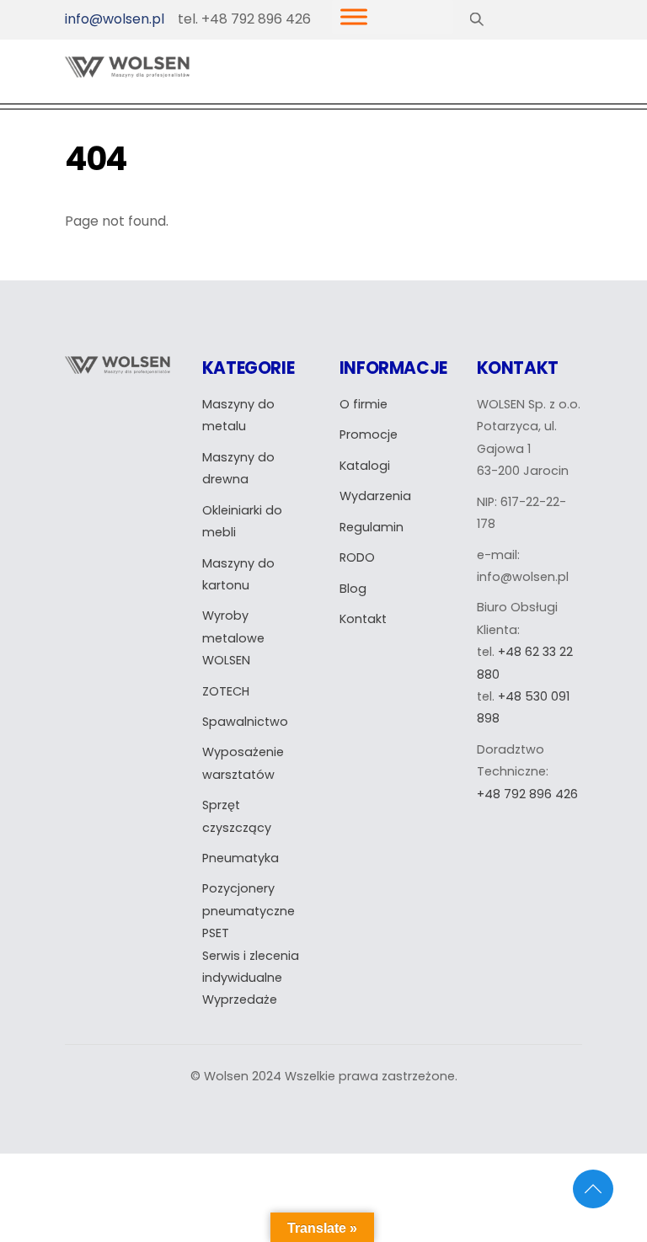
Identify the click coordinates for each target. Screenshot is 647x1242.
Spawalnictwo (245, 721)
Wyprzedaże (239, 999)
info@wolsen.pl (114, 19)
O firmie (364, 404)
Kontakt (363, 618)
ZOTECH (225, 691)
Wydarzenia (375, 496)
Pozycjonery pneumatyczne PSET (248, 910)
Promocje (369, 434)
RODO (357, 557)
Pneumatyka (240, 858)
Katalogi (365, 465)
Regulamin (372, 527)
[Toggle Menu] (353, 16)
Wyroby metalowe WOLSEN (233, 638)
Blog (353, 588)
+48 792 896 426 (527, 794)
